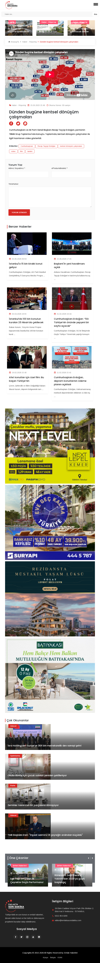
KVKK (60, 957)
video (13, 151)
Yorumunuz (13, 184)
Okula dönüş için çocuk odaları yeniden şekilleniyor (37, 775)
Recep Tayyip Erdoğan (46, 146)
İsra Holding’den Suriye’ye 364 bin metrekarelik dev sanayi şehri (44, 745)
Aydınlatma (15, 756)
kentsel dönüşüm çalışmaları (71, 146)
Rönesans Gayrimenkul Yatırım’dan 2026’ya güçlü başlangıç (25, 879)
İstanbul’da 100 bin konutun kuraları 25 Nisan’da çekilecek (26, 320)
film (21, 151)
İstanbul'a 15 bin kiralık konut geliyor (25, 265)
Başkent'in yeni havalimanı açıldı (69, 265)
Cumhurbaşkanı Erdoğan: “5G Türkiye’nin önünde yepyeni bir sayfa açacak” (71, 322)
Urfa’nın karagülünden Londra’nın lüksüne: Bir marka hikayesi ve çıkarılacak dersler (49, 25)
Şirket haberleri (20, 866)
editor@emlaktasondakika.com (68, 920)
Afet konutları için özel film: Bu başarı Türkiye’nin (26, 379)
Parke (12, 786)
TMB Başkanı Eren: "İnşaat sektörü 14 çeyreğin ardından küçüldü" (45, 835)
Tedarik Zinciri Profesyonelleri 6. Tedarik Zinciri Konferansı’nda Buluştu (71, 879)
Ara (95, 14)
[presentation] (88, 858)
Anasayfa (14, 42)
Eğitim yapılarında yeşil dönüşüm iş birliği (17, 28)
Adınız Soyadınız (16, 168)
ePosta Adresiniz (60, 168)
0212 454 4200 (61, 916)
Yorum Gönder (19, 212)
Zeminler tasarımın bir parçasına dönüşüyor (33, 805)
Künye (45, 957)
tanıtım (29, 151)
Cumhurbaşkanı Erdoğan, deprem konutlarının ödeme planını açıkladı (70, 381)
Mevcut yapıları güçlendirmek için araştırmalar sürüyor (81, 28)
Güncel (13, 726)
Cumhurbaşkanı (27, 146)
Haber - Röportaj (29, 42)
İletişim (53, 957)
